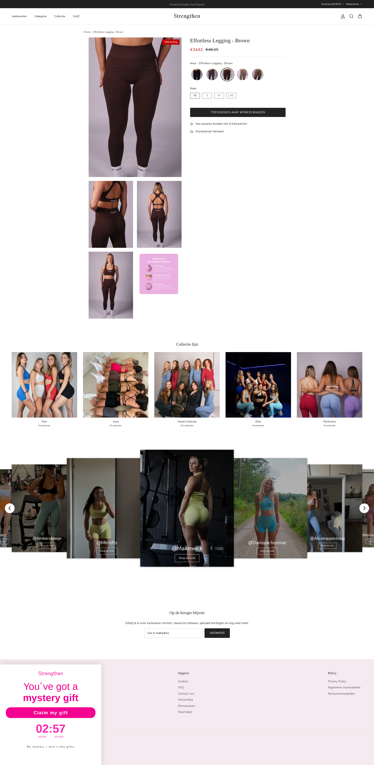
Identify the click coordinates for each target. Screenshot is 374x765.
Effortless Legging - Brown (108, 31)
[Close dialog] (97, 668)
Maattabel (185, 712)
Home (87, 31)
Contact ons (186, 694)
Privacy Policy (337, 681)
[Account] (342, 16)
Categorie (40, 16)
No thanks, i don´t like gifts (50, 746)
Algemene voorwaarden (344, 687)
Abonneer (217, 633)
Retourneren (186, 706)
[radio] (197, 74)
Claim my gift (51, 712)
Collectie (59, 16)
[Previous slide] (10, 508)
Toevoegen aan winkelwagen (238, 112)
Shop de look (47, 545)
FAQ (181, 687)
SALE (76, 16)
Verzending (185, 700)
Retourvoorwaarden (341, 694)
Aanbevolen (19, 16)
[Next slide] (364, 508)
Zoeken (183, 681)
